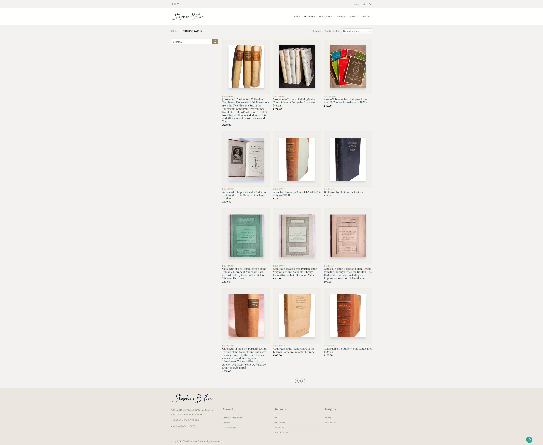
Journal (341, 16)
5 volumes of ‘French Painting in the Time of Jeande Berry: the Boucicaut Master (294, 102)
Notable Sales (331, 422)
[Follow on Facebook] (172, 4)
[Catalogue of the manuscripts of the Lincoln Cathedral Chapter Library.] (297, 315)
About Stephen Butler (232, 417)
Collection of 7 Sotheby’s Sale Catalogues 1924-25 (348, 350)
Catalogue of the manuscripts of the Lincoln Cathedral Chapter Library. (293, 350)
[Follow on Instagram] (175, 4)
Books (276, 417)
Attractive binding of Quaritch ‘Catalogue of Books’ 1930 (297, 194)
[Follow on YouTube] (178, 4)
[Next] (302, 381)
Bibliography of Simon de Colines (343, 192)
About (354, 16)
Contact (367, 16)
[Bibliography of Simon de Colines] (348, 159)
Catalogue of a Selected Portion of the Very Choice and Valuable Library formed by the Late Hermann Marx (295, 272)
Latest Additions (281, 432)
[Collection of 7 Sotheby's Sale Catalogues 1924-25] (348, 315)
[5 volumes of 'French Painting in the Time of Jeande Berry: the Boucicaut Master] (297, 66)
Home (297, 16)
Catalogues (279, 427)
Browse (308, 16)
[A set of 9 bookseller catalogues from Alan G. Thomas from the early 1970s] (348, 66)
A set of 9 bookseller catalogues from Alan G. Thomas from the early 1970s (345, 101)
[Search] (370, 4)
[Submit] (215, 41)
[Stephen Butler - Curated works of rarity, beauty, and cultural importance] (188, 16)
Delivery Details (229, 427)
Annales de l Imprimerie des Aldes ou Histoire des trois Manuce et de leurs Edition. (244, 195)
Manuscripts (279, 422)
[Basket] (364, 4)
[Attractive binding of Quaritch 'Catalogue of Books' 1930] (297, 159)
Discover (324, 16)
